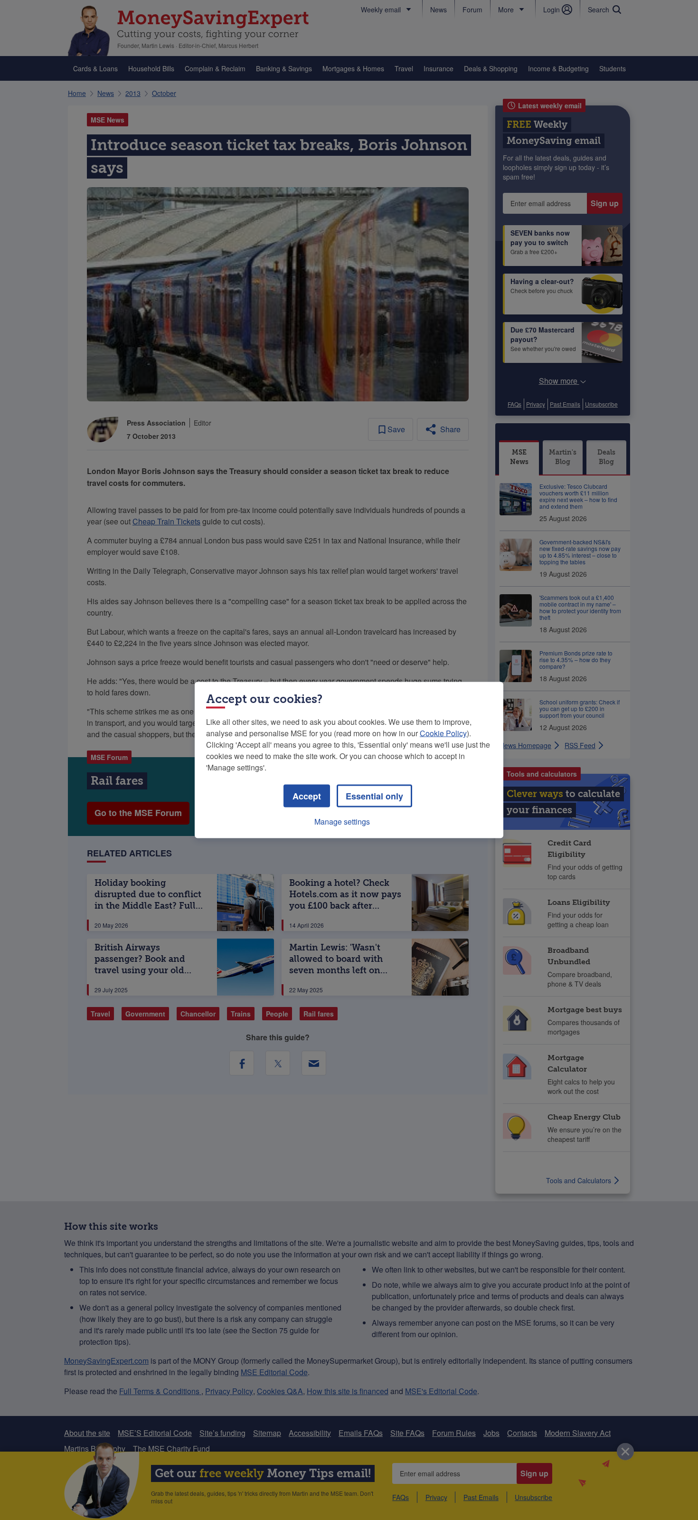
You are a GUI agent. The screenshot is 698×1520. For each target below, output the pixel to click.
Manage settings (342, 821)
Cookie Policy (443, 733)
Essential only (374, 796)
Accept (306, 796)
